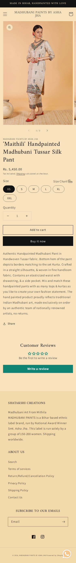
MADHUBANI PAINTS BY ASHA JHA (32, 555)
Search (12, 462)
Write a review (38, 369)
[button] (5, 14)
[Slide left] (29, 130)
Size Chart (60, 181)
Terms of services (19, 469)
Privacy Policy (17, 483)
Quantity (9, 207)
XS (9, 189)
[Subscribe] (63, 521)
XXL (9, 198)
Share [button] (11, 323)
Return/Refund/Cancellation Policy (31, 476)
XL (58, 189)
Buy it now (38, 241)
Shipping (20, 173)
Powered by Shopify (55, 555)
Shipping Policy (18, 490)
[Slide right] (47, 130)
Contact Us (15, 497)
